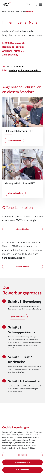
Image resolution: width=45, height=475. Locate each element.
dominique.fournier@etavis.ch (25, 70)
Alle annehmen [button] (22, 469)
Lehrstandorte (12, 11)
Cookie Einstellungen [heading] (15, 427)
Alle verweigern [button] (22, 462)
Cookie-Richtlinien (29, 448)
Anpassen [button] (22, 454)
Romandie (21, 11)
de (27, 4)
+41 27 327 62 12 (15, 66)
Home (4, 11)
